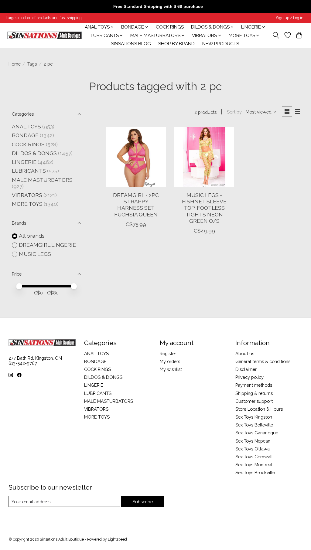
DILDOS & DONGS (34, 153)
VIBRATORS (27, 195)
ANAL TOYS (26, 126)
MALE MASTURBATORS (42, 180)
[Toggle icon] (275, 35)
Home (15, 63)
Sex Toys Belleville (254, 424)
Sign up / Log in (289, 18)
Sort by (234, 111)
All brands (32, 236)
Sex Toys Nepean (252, 440)
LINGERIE (24, 162)
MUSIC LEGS (35, 254)
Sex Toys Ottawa (252, 448)
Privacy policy (249, 377)
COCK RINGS (170, 27)
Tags (32, 63)
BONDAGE (25, 135)
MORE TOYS (27, 204)
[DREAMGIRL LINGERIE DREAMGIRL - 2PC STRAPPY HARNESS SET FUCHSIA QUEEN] (136, 157)
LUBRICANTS (29, 171)
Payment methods (253, 385)
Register (168, 353)
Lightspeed (117, 539)
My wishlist (171, 369)
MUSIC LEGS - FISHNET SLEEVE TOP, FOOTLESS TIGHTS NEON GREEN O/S (204, 208)
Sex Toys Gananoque (256, 432)
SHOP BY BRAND (176, 43)
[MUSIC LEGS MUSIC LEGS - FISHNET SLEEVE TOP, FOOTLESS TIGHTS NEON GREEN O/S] (204, 157)
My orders (170, 361)
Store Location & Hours (259, 409)
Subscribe (142, 501)
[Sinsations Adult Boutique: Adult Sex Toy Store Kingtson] (44, 35)
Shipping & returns (254, 393)
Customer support (254, 401)
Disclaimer (246, 369)
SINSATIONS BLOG (131, 43)
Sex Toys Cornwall (254, 456)
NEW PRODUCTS (220, 43)
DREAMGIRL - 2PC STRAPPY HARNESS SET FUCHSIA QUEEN (136, 204)
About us (244, 353)
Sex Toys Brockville (255, 472)
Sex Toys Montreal (253, 464)
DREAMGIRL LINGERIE (47, 245)
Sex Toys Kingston (253, 416)
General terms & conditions (262, 361)
